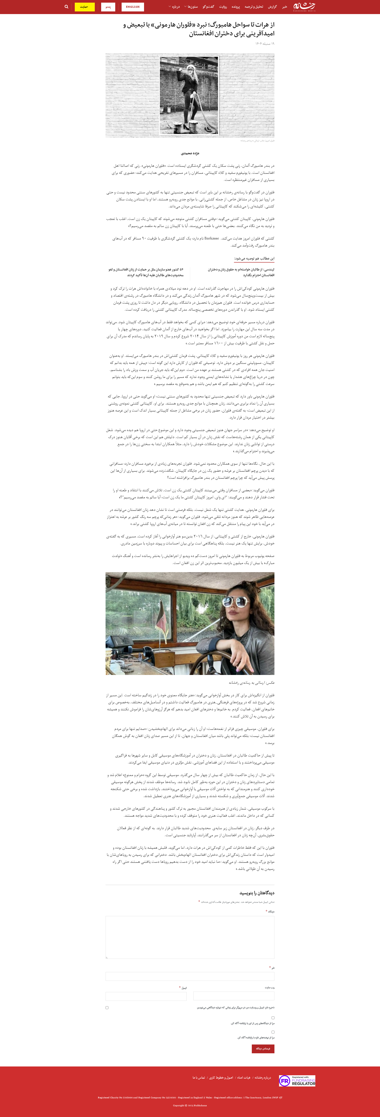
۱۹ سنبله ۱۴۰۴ (265, 44)
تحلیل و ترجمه (254, 7)
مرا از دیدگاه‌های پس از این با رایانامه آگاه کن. (252, 1023)
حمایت (84, 6)
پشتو (108, 6)
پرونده (236, 7)
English (133, 6)
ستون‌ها (193, 7)
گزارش (272, 7)
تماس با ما (199, 1078)
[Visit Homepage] (304, 7)
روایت (223, 7)
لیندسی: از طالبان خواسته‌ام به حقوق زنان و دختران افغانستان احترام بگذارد (241, 272)
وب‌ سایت (269, 987)
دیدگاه (269, 911)
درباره (176, 7)
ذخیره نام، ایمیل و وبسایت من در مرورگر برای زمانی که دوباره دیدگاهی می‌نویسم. (235, 1007)
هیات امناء (243, 1078)
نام (271, 967)
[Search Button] (66, 7)
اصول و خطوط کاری (221, 1078)
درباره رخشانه (263, 1078)
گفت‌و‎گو (208, 7)
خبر (284, 7)
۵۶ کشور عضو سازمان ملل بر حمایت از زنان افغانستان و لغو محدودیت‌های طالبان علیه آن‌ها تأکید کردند (146, 272)
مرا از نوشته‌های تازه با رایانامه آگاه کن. (255, 1037)
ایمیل (183, 987)
